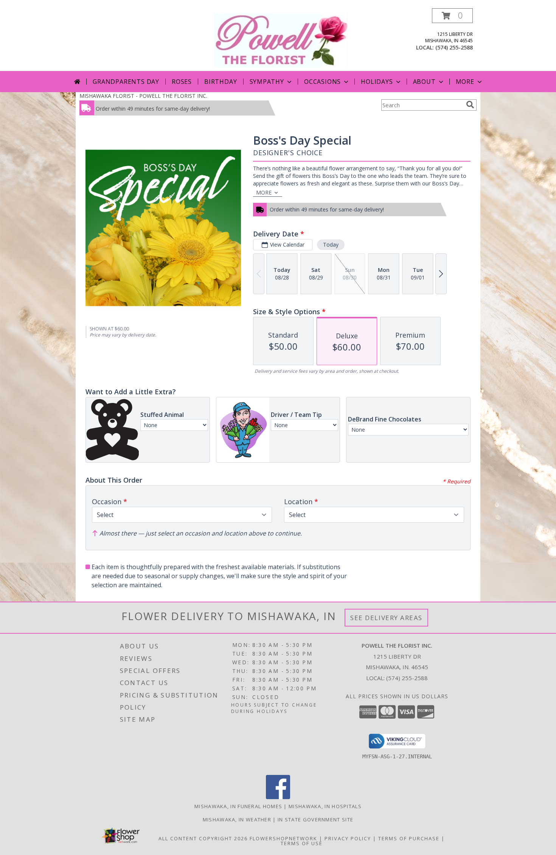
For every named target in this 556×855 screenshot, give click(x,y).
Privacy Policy (348, 838)
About (424, 81)
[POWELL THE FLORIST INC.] (281, 39)
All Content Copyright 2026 (203, 838)
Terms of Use (302, 843)
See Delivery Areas (386, 617)
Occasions (322, 81)
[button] (452, 15)
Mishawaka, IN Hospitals (325, 806)
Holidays (377, 81)
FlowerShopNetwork (283, 838)
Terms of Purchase (409, 838)
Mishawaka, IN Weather (237, 819)
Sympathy (267, 81)
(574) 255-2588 (454, 47)
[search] (470, 104)
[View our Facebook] (278, 797)
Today (331, 244)
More (465, 81)
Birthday (220, 81)
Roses (182, 81)
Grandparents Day (126, 81)
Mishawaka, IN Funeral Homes (238, 806)
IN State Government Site (315, 819)
